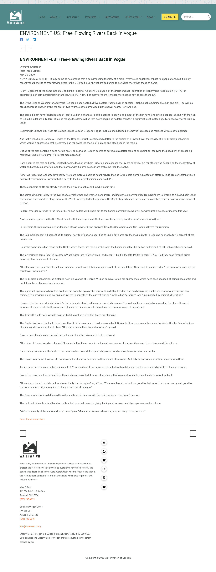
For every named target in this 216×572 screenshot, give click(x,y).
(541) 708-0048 (27, 519)
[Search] (209, 16)
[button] (58, 16)
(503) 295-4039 (27, 499)
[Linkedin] (34, 39)
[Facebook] (21, 39)
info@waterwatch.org (30, 526)
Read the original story (32, 419)
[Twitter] (27, 39)
